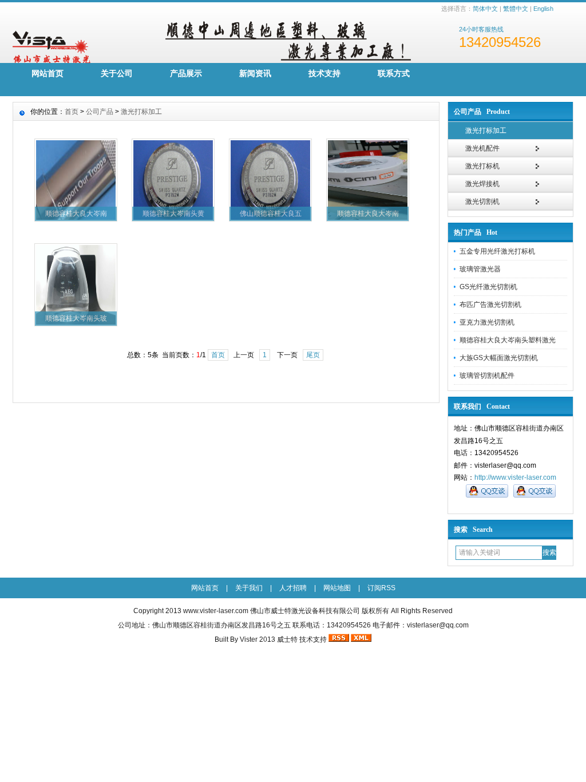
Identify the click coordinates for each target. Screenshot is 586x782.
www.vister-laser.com (215, 611)
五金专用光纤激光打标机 (497, 251)
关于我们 (249, 588)
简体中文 (485, 8)
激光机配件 (482, 148)
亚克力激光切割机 (487, 322)
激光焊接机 (482, 184)
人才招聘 (293, 588)
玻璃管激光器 (480, 269)
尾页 (313, 355)
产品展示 (186, 73)
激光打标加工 (485, 131)
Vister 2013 (257, 639)
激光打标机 (482, 166)
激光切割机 (482, 202)
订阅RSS (381, 588)
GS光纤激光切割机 (488, 287)
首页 (71, 112)
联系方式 (394, 73)
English (543, 8)
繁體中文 (515, 8)
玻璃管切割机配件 (487, 376)
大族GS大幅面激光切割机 (499, 358)
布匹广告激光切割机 (490, 305)
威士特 (287, 639)
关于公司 (117, 73)
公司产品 (99, 112)
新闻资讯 (255, 73)
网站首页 (47, 73)
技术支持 (324, 73)
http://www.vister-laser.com (515, 477)
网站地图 (337, 588)
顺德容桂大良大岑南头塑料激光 (508, 340)
